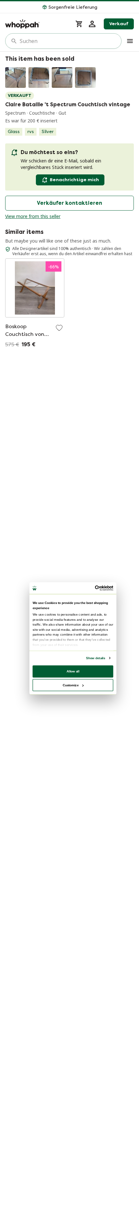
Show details (95, 658)
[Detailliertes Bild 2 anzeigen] (38, 77)
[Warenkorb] (79, 24)
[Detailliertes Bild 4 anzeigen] (85, 77)
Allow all (73, 671)
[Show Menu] (130, 41)
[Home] (36, 23)
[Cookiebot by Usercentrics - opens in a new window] (95, 588)
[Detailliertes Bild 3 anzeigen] (62, 77)
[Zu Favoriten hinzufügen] (59, 328)
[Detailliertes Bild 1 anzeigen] (15, 77)
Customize (71, 685)
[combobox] (68, 41)
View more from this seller (32, 216)
